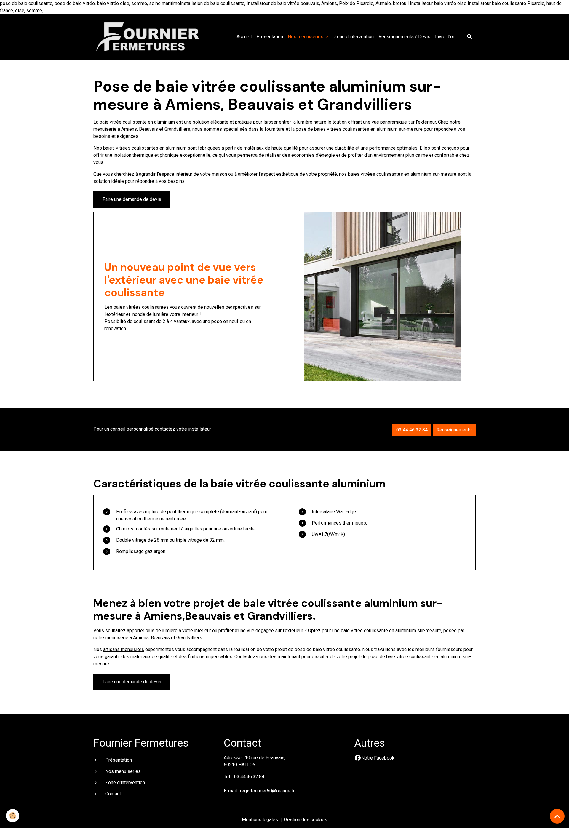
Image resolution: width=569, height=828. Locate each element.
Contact (113, 794)
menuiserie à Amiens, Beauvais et (128, 129)
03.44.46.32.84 (249, 776)
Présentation (269, 36)
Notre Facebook (377, 758)
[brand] (149, 37)
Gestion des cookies (305, 819)
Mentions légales (260, 819)
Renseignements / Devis (404, 36)
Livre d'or (444, 36)
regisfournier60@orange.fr (267, 791)
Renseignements (454, 430)
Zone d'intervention (354, 36)
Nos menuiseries (306, 36)
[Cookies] (12, 815)
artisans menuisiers (123, 649)
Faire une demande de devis (132, 199)
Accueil (244, 36)
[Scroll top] (557, 816)
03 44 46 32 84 (412, 430)
